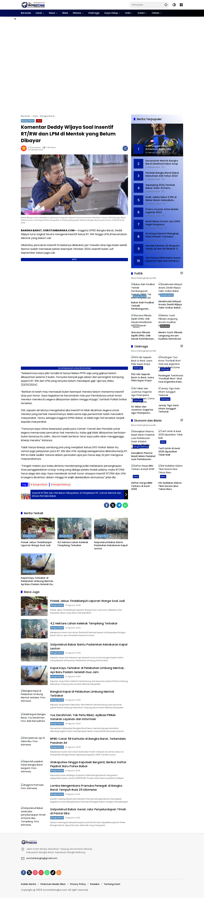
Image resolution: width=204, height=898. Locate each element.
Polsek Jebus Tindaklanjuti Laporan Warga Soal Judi (36, 544)
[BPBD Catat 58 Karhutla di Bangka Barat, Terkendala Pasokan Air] (34, 746)
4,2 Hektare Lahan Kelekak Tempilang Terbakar (72, 544)
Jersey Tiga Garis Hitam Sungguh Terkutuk (168, 408)
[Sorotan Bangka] (33, 4)
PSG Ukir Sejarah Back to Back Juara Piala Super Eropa (142, 377)
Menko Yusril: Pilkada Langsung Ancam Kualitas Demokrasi (170, 335)
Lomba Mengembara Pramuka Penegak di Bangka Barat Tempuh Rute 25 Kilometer (86, 788)
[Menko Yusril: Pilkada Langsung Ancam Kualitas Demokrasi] (170, 321)
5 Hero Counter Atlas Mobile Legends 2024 (162, 211)
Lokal (39, 120)
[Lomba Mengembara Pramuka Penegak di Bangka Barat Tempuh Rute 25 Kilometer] (34, 793)
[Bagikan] (125, 148)
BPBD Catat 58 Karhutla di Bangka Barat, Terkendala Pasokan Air (88, 741)
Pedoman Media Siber (53, 884)
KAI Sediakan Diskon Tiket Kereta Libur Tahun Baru (170, 486)
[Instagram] (35, 872)
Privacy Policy (78, 884)
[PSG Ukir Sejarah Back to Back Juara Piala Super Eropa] (143, 363)
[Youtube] (41, 872)
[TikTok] (52, 872)
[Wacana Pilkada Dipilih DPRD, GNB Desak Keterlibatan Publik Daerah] (143, 321)
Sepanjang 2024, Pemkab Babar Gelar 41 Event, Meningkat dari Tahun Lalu (161, 186)
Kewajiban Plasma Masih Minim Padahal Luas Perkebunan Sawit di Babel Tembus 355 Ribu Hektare (143, 456)
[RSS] (58, 872)
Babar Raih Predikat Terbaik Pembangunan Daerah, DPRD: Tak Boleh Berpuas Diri (142, 305)
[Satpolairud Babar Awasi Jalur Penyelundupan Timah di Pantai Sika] (34, 816)
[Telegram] (119, 505)
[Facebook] (106, 505)
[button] (166, 4)
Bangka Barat (28, 120)
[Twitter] (113, 505)
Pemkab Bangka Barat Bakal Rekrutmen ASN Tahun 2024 (162, 174)
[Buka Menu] (181, 5)
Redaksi (94, 884)
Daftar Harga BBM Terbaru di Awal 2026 (141, 486)
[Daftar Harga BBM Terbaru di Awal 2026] (143, 472)
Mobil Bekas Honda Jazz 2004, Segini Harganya (163, 223)
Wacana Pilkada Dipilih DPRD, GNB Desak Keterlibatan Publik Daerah (142, 335)
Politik (136, 326)
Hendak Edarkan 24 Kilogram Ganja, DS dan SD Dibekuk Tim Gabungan (163, 247)
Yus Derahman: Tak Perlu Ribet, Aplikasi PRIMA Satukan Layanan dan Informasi (83, 717)
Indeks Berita (28, 884)
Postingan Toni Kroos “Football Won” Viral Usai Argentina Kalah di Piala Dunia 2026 (170, 378)
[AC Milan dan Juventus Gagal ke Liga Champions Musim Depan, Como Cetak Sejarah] (143, 395)
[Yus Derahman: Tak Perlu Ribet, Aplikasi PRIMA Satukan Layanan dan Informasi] (34, 722)
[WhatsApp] (125, 505)
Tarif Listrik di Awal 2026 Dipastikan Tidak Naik (169, 451)
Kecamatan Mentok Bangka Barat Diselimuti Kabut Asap (162, 162)
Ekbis (163, 442)
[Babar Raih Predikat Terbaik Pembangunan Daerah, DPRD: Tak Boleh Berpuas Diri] (143, 291)
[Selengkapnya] (181, 273)
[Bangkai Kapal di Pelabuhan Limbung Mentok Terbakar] (34, 699)
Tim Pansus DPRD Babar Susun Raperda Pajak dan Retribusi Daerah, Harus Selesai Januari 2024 (163, 259)
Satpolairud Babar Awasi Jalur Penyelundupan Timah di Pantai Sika (88, 811)
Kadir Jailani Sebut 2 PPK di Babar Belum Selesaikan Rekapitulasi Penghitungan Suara (161, 199)
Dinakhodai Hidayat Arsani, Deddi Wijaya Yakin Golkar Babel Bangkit (170, 304)
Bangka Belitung (61, 484)
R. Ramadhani (34, 147)
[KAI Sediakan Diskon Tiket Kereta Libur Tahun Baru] (170, 472)
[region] (102, 65)
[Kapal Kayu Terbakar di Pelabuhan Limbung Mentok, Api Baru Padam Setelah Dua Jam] (38, 564)
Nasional (165, 326)
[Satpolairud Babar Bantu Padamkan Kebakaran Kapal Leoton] (111, 528)
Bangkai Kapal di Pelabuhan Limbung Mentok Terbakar (82, 694)
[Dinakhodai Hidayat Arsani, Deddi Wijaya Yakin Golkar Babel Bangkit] (170, 290)
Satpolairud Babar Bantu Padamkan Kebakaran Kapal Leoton (111, 545)
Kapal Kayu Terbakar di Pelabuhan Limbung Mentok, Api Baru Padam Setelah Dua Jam (37, 581)
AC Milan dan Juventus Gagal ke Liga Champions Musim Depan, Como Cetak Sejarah (143, 409)
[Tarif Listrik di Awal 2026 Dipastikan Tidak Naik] (170, 437)
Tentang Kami (112, 884)
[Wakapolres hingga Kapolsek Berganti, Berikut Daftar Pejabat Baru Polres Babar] (34, 769)
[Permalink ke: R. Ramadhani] (24, 148)
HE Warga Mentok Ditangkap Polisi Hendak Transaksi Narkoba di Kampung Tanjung (163, 235)
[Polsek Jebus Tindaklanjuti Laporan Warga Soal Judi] (38, 528)
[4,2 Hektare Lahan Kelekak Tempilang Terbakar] (74, 528)
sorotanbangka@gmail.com (41, 858)
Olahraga (138, 367)
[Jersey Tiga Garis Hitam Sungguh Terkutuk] (170, 394)
